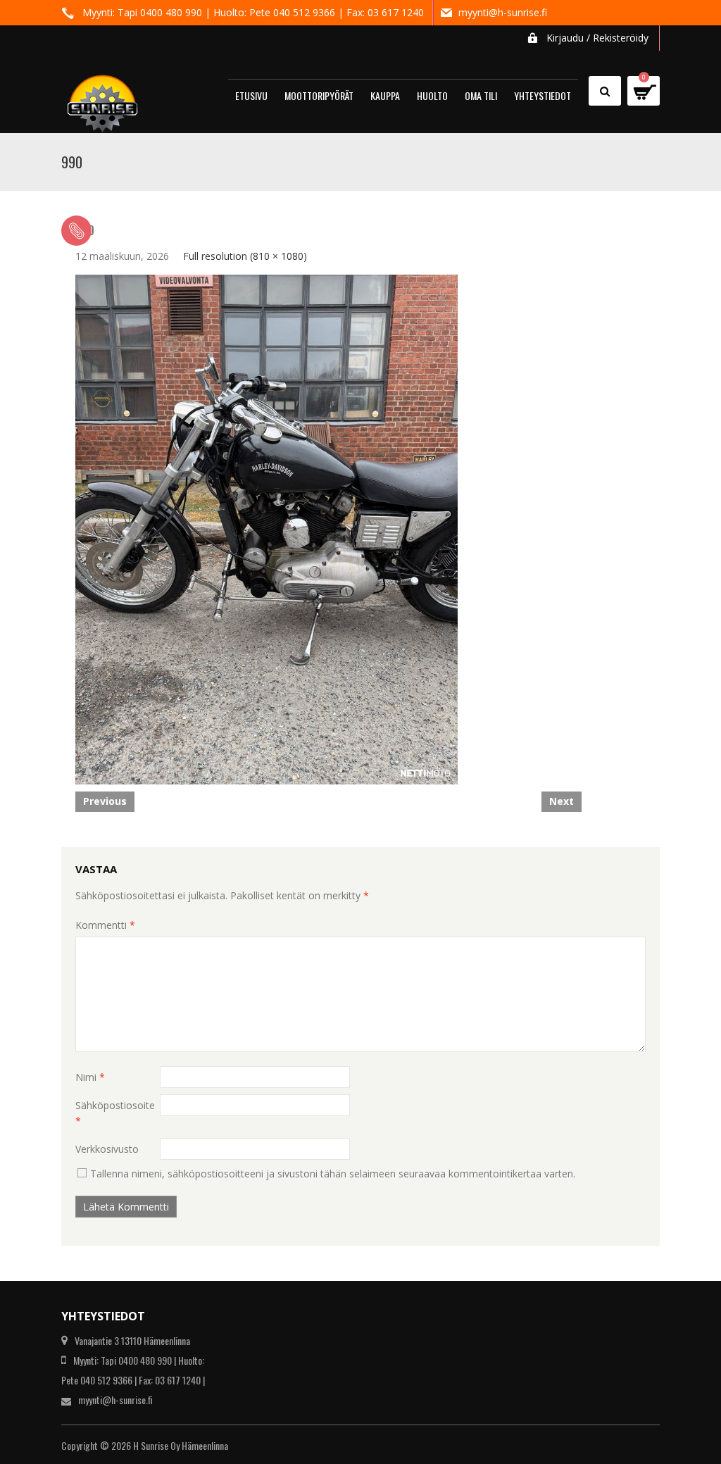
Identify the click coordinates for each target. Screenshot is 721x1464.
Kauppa (385, 95)
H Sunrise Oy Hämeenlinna (180, 1445)
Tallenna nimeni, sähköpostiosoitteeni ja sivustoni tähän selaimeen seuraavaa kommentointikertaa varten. (332, 1173)
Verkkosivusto (107, 1149)
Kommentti (105, 925)
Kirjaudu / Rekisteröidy (597, 37)
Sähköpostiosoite (115, 1113)
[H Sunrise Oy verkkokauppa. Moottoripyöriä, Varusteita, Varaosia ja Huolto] (102, 97)
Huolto (432, 95)
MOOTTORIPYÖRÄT (318, 95)
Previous (105, 801)
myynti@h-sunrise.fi (502, 12)
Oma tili (481, 95)
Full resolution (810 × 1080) (245, 256)
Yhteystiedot (542, 95)
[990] (266, 528)
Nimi (90, 1077)
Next (561, 801)
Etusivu (251, 95)
